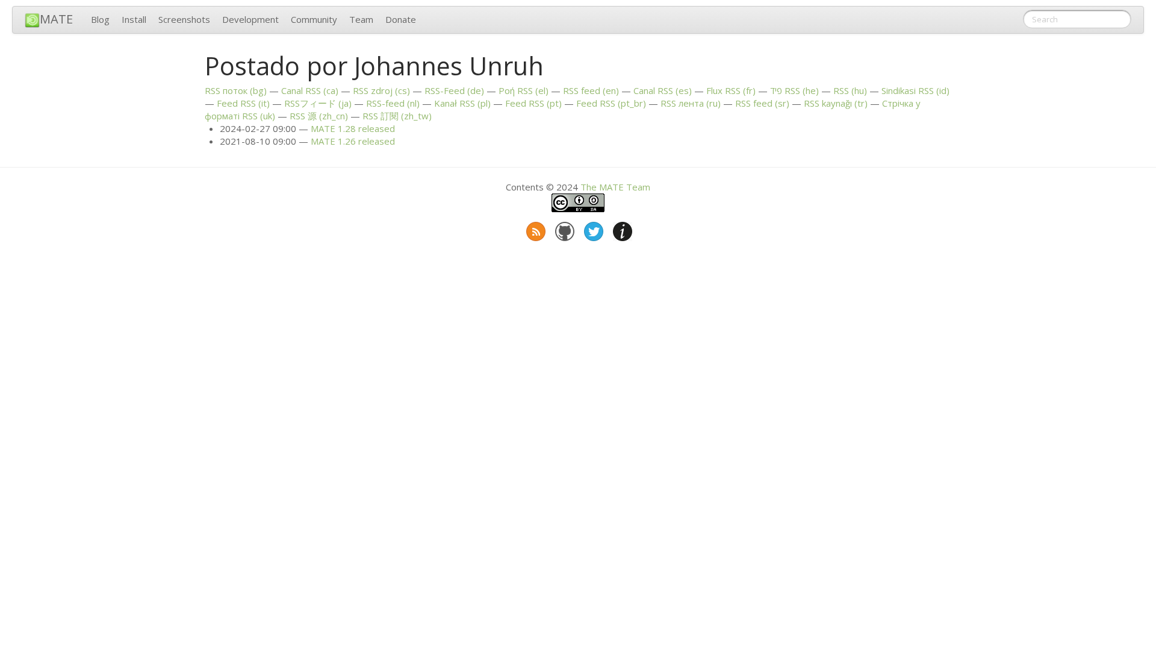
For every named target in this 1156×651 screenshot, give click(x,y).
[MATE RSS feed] (534, 229)
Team (361, 19)
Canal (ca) (309, 90)
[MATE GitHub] (563, 229)
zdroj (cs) (381, 90)
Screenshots (184, 19)
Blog (100, 19)
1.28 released (353, 128)
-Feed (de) (454, 90)
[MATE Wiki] (621, 229)
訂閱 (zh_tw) (397, 116)
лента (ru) (690, 103)
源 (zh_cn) (319, 116)
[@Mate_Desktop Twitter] (592, 229)
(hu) (850, 90)
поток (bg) (236, 90)
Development (250, 19)
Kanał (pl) (462, 103)
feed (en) (591, 90)
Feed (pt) (533, 103)
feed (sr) (762, 103)
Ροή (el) (523, 90)
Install (134, 19)
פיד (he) (794, 90)
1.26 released (353, 141)
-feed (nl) (393, 103)
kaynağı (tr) (836, 103)
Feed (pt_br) (611, 103)
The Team (615, 187)
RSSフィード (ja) (318, 103)
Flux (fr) (731, 90)
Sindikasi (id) (915, 90)
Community (314, 19)
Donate (400, 19)
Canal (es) (662, 90)
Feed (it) (243, 103)
